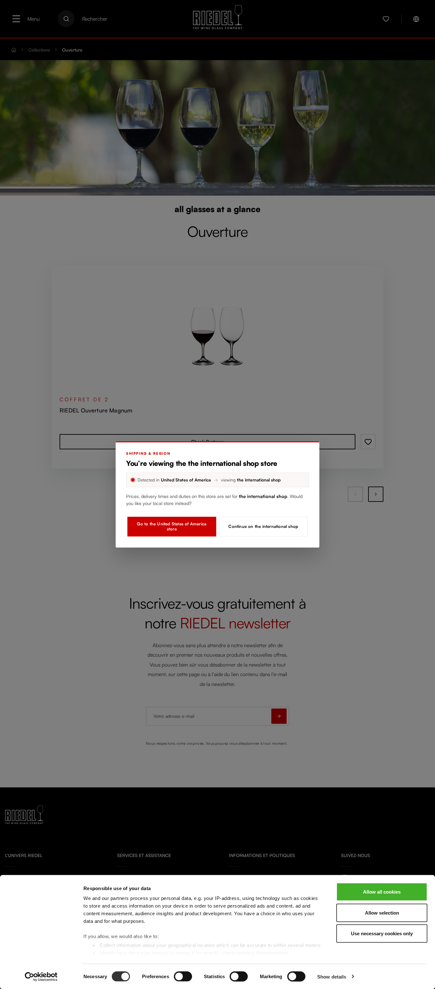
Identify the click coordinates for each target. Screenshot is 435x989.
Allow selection (382, 912)
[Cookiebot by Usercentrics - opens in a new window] (41, 976)
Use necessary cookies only (382, 933)
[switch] (183, 976)
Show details (331, 976)
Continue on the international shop (263, 526)
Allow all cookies (382, 892)
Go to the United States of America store (171, 526)
